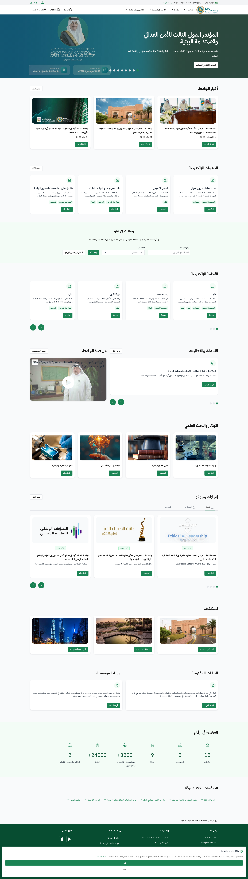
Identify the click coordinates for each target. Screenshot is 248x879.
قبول (124, 863)
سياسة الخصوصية (102, 856)
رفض (124, 869)
